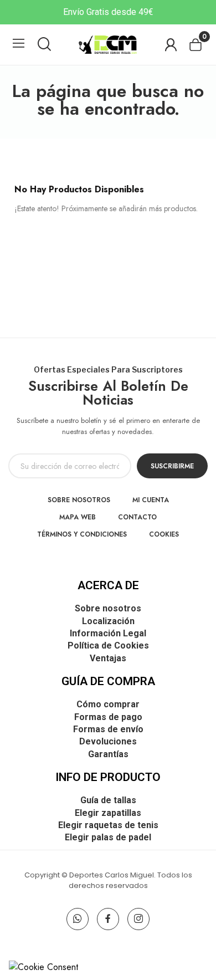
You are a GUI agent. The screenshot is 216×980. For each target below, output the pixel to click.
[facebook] (108, 919)
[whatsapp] (77, 919)
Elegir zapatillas (108, 813)
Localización (108, 621)
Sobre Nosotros (79, 500)
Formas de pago (108, 717)
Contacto (137, 517)
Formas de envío (108, 729)
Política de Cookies (108, 645)
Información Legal (108, 633)
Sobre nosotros (108, 608)
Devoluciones (108, 741)
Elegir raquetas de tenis (108, 825)
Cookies (164, 534)
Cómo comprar (108, 704)
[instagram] (138, 919)
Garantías (108, 754)
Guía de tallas (108, 800)
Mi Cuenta (150, 500)
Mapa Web (77, 517)
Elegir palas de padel (108, 837)
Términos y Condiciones (82, 534)
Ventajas (108, 658)
